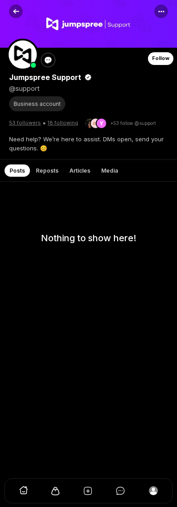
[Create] (88, 493)
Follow (160, 58)
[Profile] (153, 493)
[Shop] (56, 493)
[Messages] (121, 493)
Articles (79, 170)
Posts (17, 170)
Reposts (47, 170)
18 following (63, 122)
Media (109, 170)
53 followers (25, 122)
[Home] (23, 493)
